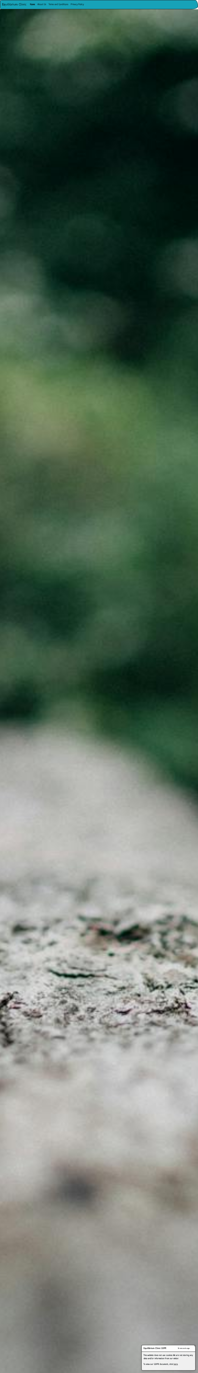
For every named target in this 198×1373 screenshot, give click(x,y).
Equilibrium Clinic (14, 4)
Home (33, 4)
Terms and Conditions (58, 4)
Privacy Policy (77, 4)
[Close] (192, 1348)
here (176, 1364)
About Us (41, 4)
